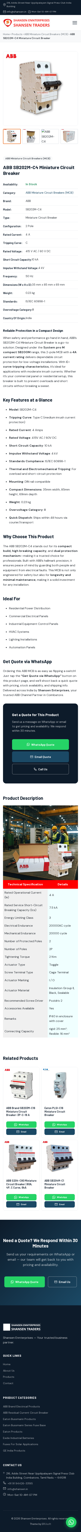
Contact (8, 1383)
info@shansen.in (16, 11)
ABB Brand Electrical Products (21, 1406)
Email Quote (43, 756)
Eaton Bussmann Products (19, 1419)
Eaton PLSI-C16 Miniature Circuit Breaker (54, 1111)
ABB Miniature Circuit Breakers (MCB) (46, 34)
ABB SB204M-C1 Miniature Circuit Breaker (54, 1184)
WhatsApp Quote (42, 744)
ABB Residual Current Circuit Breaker (25, 1412)
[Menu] (75, 22)
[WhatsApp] (71, 1522)
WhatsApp (24, 1124)
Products (17, 34)
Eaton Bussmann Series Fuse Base (24, 1425)
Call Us (42, 769)
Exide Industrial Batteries (18, 1438)
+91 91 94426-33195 (20, 1483)
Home (6, 34)
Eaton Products (12, 1431)
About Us (9, 1370)
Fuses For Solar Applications (20, 1444)
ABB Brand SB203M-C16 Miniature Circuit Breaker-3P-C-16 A (20, 1111)
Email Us (64, 1282)
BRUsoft (46, 1524)
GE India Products (14, 1450)
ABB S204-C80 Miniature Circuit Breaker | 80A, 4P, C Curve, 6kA (21, 1184)
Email (23, 1131)
